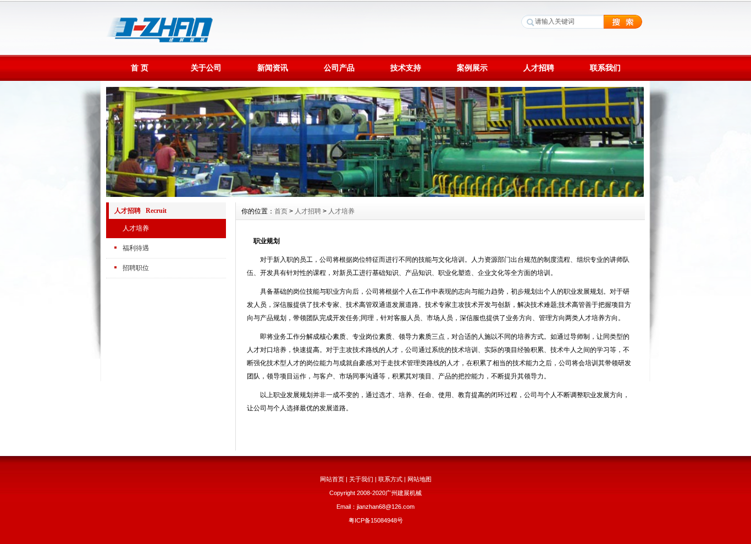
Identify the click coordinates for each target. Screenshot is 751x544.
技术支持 (405, 67)
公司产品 (339, 67)
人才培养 (136, 228)
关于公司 (206, 67)
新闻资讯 (272, 67)
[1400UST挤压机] (375, 194)
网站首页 (332, 479)
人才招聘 (538, 67)
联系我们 (605, 67)
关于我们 (361, 479)
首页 (281, 211)
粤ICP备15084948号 (376, 520)
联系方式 (390, 479)
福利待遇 (136, 248)
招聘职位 (136, 268)
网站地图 (419, 479)
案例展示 (472, 67)
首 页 (139, 67)
